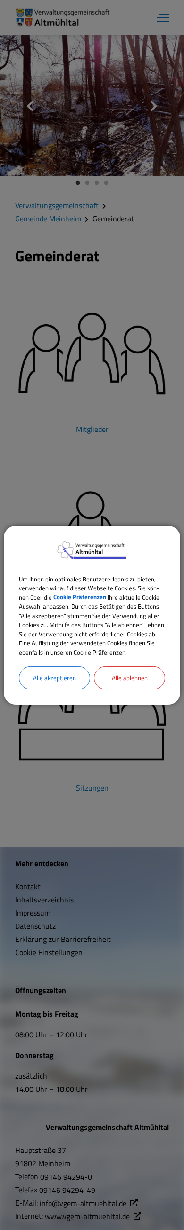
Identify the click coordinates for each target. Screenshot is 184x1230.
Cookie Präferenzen (79, 597)
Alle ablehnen (130, 677)
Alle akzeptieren (54, 677)
